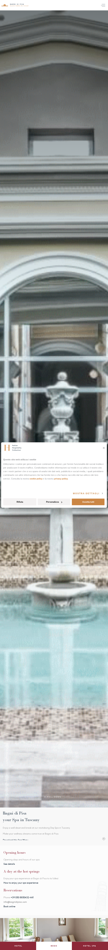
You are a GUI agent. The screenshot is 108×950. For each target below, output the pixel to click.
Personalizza (52, 502)
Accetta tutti (88, 502)
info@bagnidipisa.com (15, 901)
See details (9, 863)
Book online (9, 906)
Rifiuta (20, 502)
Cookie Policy (36, 478)
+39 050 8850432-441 (22, 897)
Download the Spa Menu (15, 840)
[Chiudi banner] (104, 448)
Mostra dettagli (86, 493)
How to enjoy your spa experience (21, 882)
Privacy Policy (61, 478)
